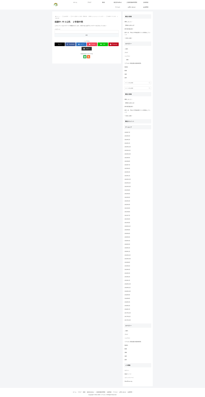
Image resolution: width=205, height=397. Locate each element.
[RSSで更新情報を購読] (88, 56)
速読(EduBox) (90, 392)
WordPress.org (128, 381)
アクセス (115, 392)
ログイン (127, 370)
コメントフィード (129, 377)
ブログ (79, 392)
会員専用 (130, 392)
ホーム (74, 392)
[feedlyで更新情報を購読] (84, 56)
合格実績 (109, 392)
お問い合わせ (122, 392)
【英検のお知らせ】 (130, 25)
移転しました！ (128, 21)
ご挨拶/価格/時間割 (100, 392)
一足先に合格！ (128, 38)
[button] (87, 48)
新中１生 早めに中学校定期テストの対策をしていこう (137, 33)
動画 (84, 392)
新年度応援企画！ (129, 29)
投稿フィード (128, 374)
